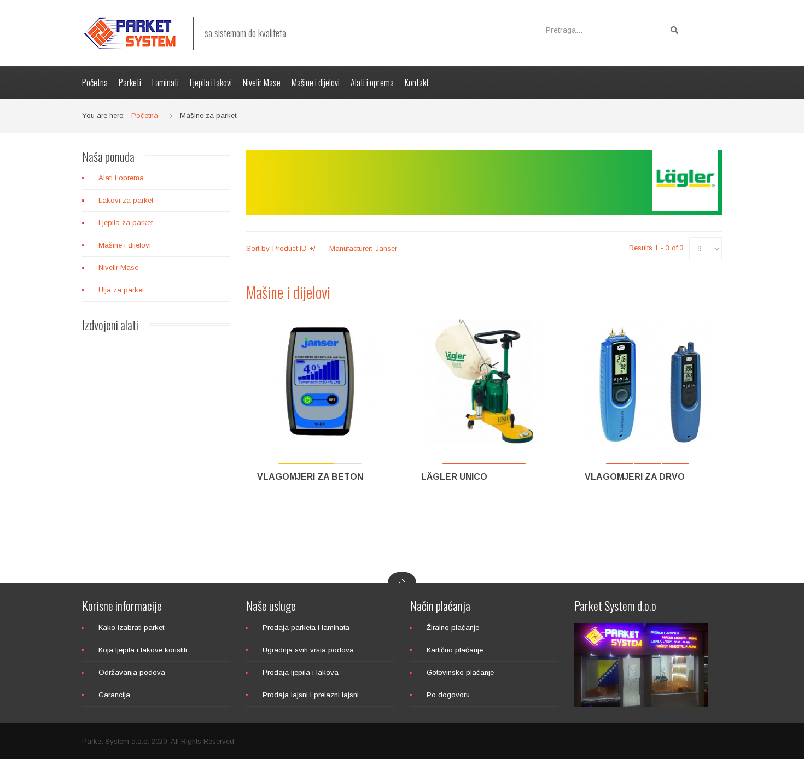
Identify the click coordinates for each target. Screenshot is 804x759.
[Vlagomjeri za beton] (320, 381)
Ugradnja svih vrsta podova (308, 650)
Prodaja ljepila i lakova (301, 672)
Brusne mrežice (156, 551)
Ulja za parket (121, 290)
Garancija (114, 695)
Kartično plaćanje (455, 650)
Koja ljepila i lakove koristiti (142, 650)
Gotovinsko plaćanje (460, 672)
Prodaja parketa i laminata (306, 627)
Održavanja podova (131, 672)
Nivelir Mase (118, 267)
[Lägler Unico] (484, 381)
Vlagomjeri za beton (310, 476)
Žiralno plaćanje (453, 627)
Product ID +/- (295, 248)
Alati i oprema (121, 178)
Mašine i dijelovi (124, 245)
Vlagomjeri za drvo (635, 476)
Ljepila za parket (125, 223)
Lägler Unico (454, 476)
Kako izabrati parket (131, 627)
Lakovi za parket (125, 200)
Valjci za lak (156, 436)
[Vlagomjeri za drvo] (647, 381)
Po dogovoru (448, 695)
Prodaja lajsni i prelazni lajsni (311, 695)
